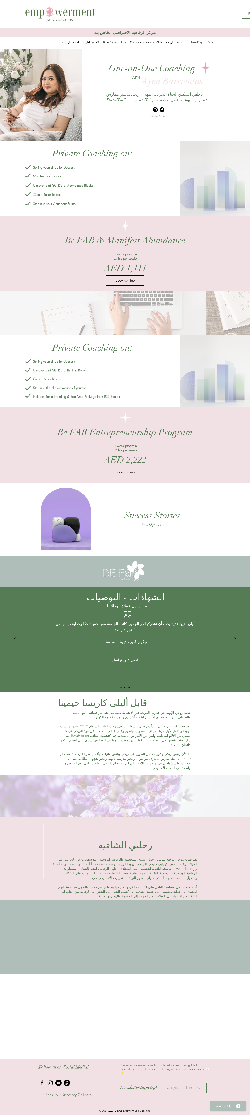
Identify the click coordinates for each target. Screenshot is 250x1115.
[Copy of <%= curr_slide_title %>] (129, 687)
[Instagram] (155, 109)
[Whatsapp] (67, 1083)
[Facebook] (162, 109)
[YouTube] (58, 1083)
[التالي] (229, 571)
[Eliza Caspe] (121, 687)
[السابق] (20, 571)
